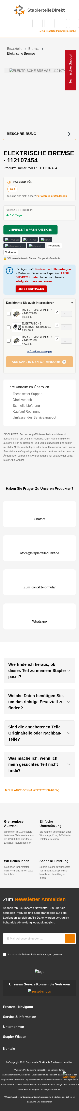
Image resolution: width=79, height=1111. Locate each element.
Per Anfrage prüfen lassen (51, 196)
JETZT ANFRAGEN (31, 288)
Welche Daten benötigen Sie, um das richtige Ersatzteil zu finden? (36, 701)
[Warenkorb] (74, 23)
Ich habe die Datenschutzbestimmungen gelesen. (35, 954)
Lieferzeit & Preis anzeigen (30, 229)
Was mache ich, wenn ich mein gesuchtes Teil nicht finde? (33, 764)
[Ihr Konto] (62, 23)
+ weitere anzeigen (39, 351)
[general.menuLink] (5, 23)
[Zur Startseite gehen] (39, 10)
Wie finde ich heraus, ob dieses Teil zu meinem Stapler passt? (37, 670)
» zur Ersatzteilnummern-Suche (58, 31)
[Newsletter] (70, 938)
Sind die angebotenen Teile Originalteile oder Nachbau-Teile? (35, 733)
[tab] (39, 133)
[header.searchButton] (37, 23)
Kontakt (50, 23)
